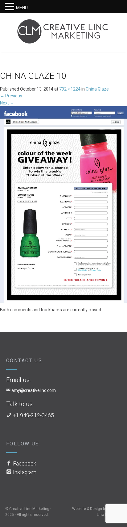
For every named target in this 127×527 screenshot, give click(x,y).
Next (7, 102)
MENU (22, 7)
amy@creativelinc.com (33, 390)
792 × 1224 (69, 89)
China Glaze (97, 89)
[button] (10, 6)
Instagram (24, 472)
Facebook (24, 464)
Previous (11, 95)
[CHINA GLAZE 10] (63, 205)
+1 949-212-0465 (33, 415)
